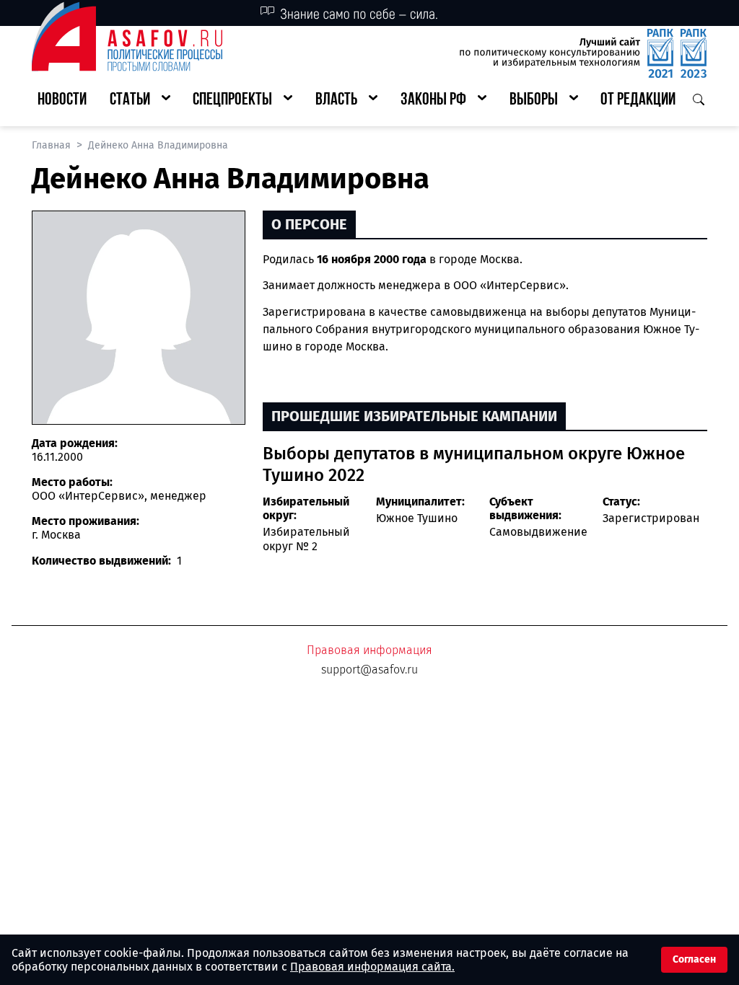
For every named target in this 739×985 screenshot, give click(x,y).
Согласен (694, 959)
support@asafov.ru (369, 669)
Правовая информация (369, 650)
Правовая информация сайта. (372, 966)
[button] (140, 100)
